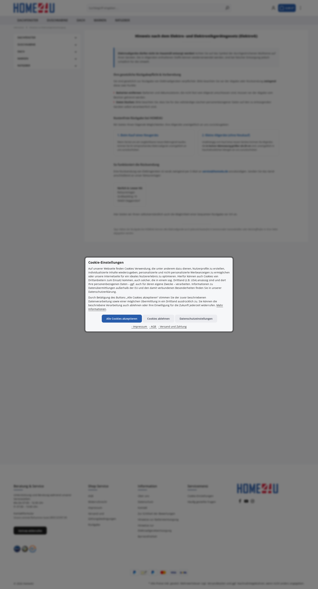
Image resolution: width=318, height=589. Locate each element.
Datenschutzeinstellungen (196, 318)
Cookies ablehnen (158, 318)
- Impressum (139, 326)
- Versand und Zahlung (172, 326)
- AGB (153, 326)
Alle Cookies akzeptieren (121, 318)
